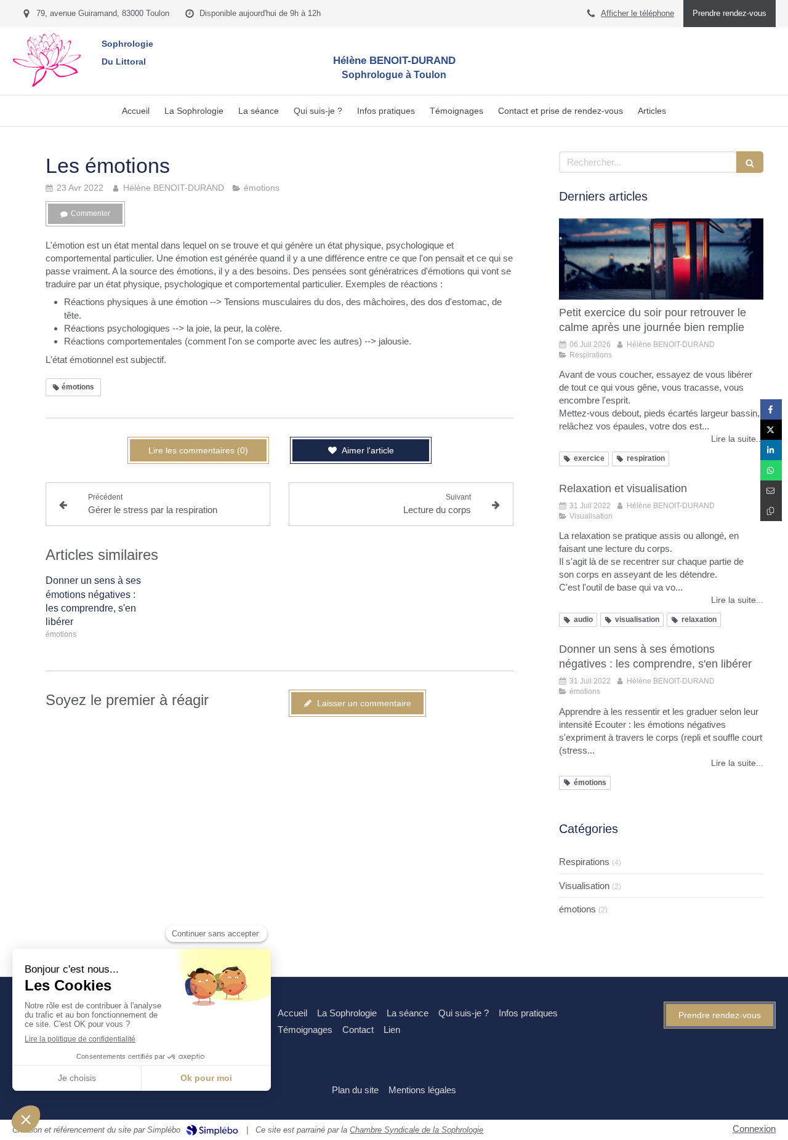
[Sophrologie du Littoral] (47, 83)
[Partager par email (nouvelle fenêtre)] (771, 490)
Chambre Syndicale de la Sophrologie (416, 1129)
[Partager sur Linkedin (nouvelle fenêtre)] (771, 450)
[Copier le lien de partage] (771, 511)
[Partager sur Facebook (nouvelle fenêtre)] (771, 409)
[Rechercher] (749, 162)
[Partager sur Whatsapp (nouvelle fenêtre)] (771, 470)
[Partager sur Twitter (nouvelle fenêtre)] (771, 430)
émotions (577, 909)
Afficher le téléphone (637, 13)
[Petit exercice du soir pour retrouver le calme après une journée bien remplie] (661, 259)
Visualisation (584, 885)
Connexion (754, 1128)
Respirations (584, 861)
